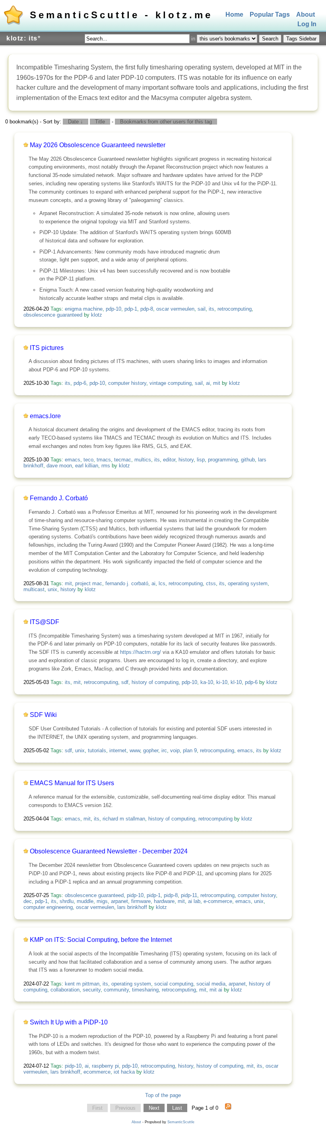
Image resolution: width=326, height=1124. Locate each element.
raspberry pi (105, 1066)
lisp (201, 460)
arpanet (119, 901)
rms (105, 466)
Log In (306, 24)
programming (223, 460)
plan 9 (190, 750)
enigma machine (84, 309)
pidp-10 (135, 895)
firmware (141, 901)
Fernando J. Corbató (59, 498)
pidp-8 (171, 895)
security (92, 990)
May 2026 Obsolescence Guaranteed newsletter (97, 145)
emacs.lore (45, 416)
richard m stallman (124, 819)
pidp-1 (154, 895)
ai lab (194, 901)
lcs (162, 583)
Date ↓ (75, 122)
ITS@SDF (44, 622)
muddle (85, 901)
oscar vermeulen (175, 309)
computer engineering (48, 907)
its (211, 309)
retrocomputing (234, 309)
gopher (150, 750)
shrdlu (67, 901)
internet (117, 750)
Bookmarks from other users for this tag (166, 122)
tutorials (97, 750)
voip (175, 750)
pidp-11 (189, 895)
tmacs (104, 460)
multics (142, 460)
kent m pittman (82, 984)
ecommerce (97, 1072)
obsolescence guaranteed (52, 315)
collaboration (65, 990)
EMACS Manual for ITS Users (72, 783)
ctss (211, 583)
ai (208, 383)
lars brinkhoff (132, 907)
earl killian (86, 466)
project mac (88, 583)
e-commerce (218, 901)
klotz (96, 315)
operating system (248, 583)
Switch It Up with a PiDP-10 (69, 1022)
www (135, 750)
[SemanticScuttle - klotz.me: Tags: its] (228, 1108)
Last (177, 1108)
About (305, 14)
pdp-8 (146, 309)
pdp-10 (113, 309)
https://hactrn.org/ (140, 652)
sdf (124, 682)
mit (216, 383)
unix (52, 589)
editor (169, 460)
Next (154, 1108)
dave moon (59, 466)
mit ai (216, 990)
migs (102, 901)
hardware (164, 901)
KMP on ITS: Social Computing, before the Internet (101, 939)
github (248, 460)
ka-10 (206, 682)
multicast (34, 589)
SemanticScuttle (180, 1122)
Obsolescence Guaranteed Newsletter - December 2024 (109, 851)
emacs (72, 460)
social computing (173, 984)
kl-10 (236, 682)
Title (100, 122)
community (116, 990)
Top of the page (163, 1095)
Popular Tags (270, 14)
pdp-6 (80, 383)
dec (27, 901)
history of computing (155, 682)
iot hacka (124, 1072)
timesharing (145, 990)
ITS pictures (47, 347)
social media (210, 984)
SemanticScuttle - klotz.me (121, 15)
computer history (127, 383)
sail (202, 309)
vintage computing (170, 383)
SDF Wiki (43, 714)
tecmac (122, 460)
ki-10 (221, 682)
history (186, 460)
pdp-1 (130, 309)
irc (164, 750)
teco (88, 460)
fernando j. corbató (126, 583)
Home (234, 14)
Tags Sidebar (301, 39)
